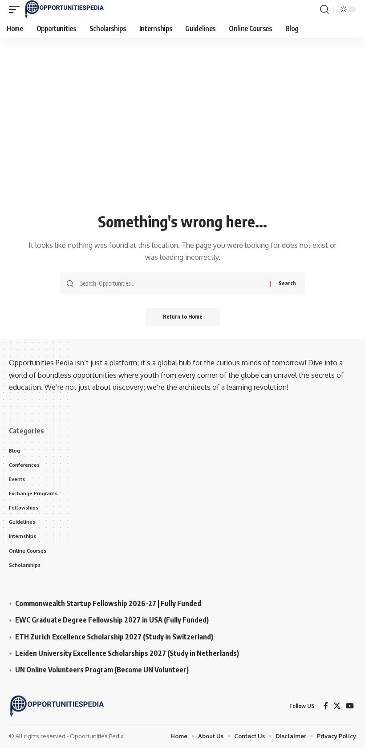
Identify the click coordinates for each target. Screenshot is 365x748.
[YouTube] (350, 706)
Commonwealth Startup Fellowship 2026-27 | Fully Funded (108, 603)
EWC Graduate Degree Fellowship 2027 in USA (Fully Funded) (112, 619)
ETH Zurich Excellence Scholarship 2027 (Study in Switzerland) (114, 636)
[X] (337, 706)
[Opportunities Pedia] (64, 9)
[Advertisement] (182, 143)
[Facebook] (325, 706)
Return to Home (183, 316)
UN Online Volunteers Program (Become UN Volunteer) (102, 669)
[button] (16, 9)
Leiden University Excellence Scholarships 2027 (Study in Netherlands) (127, 653)
